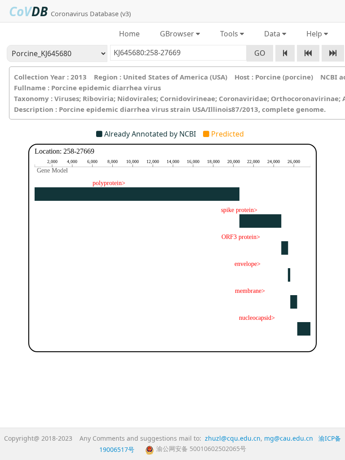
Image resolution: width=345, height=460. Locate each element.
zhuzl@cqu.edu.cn (233, 438)
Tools (227, 34)
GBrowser (175, 34)
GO (259, 53)
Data (270, 34)
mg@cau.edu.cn (288, 438)
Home (129, 34)
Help (312, 34)
